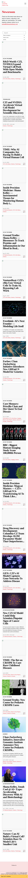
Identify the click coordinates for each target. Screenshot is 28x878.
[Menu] (25, 4)
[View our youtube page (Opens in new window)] (24, 867)
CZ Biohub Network (7, 210)
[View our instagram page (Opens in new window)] (10, 867)
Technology (18, 78)
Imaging (19, 418)
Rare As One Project (7, 419)
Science (13, 78)
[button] (14, 35)
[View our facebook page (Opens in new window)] (6, 867)
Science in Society (11, 676)
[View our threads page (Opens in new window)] (13, 867)
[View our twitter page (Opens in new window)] (20, 867)
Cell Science (6, 418)
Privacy (19, 874)
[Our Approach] (5, 3)
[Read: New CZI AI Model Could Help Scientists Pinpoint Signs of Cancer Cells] (14, 615)
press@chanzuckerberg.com (10, 24)
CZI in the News (6, 78)
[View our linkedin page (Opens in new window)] (17, 867)
